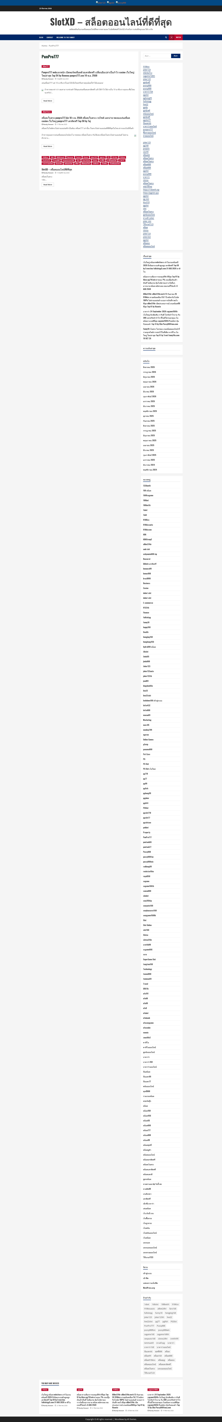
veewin (145, 1032)
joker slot (147, 221)
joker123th (147, 676)
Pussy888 (56, 160)
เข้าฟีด (145, 1278)
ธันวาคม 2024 (149, 464)
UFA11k (145, 988)
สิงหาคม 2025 (149, 425)
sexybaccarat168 (68, 160)
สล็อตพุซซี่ (147, 1145)
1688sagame (148, 495)
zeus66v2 (147, 1037)
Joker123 (94, 157)
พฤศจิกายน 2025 (150, 411)
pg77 (145, 778)
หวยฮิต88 (147, 1188)
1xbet (145, 510)
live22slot (147, 695)
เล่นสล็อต (147, 1208)
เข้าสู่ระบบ (147, 1273)
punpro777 (148, 129)
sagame (146, 881)
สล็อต (77, 164)
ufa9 (145, 1008)
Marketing (147, 720)
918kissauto (148, 524)
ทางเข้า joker (148, 218)
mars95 (146, 725)
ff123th (146, 607)
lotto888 (146, 710)
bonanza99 (147, 568)
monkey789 (147, 729)
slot (144, 208)
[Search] (166, 37)
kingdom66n (148, 685)
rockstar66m (148, 871)
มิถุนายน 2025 (149, 435)
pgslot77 (147, 120)
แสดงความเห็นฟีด (150, 1283)
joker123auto (148, 671)
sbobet (146, 895)
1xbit (145, 515)
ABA (52, 157)
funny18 (146, 622)
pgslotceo (147, 822)
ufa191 (145, 993)
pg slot (146, 199)
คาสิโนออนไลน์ (111, 160)
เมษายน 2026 (148, 386)
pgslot (146, 95)
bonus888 (147, 573)
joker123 (147, 69)
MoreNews (119, 1419)
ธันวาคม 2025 (149, 406)
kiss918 (146, 202)
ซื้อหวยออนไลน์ (149, 132)
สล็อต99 (146, 1140)
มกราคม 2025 (149, 459)
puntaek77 (147, 847)
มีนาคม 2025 (148, 450)
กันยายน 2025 (149, 420)
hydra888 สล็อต (149, 646)
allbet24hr (147, 544)
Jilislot (86, 157)
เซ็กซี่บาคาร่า (148, 1203)
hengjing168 (148, 637)
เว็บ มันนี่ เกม (148, 1213)
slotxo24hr (147, 939)
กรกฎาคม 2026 (149, 372)
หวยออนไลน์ (148, 136)
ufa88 (145, 998)
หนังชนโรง (147, 73)
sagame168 (149, 1334)
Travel (145, 983)
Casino (78, 157)
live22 (145, 104)
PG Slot (114, 157)
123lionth (147, 485)
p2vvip (145, 744)
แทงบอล (146, 1242)
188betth (146, 505)
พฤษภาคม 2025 (149, 440)
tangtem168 (148, 964)
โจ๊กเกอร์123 (148, 224)
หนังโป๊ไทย (147, 186)
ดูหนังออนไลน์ (149, 214)
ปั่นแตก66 (59, 164)
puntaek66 (147, 842)
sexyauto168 (148, 905)
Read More (48, 101)
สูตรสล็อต (147, 1179)
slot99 (145, 152)
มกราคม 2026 (149, 401)
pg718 (145, 773)
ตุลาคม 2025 (148, 416)
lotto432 (146, 705)
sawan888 (147, 891)
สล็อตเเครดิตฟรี (149, 1169)
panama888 (147, 749)
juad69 (145, 681)
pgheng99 (147, 98)
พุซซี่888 (146, 1091)
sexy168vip (147, 900)
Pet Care (146, 754)
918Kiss (45, 157)
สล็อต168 (147, 1110)
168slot (155, 1304)
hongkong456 (148, 641)
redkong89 (147, 866)
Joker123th (159, 1317)
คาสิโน (102, 160)
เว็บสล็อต (147, 1237)
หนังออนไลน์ (148, 114)
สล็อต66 (146, 155)
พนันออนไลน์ (68, 164)
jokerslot (147, 237)
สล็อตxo (146, 243)
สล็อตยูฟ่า (147, 1149)
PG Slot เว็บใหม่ (149, 768)
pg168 (145, 145)
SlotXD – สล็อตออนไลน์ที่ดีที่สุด (111, 21)
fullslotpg (147, 101)
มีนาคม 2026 (148, 391)
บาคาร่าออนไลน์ (48, 164)
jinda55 (146, 148)
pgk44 (145, 803)
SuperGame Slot (149, 959)
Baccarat (70, 157)
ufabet (145, 1013)
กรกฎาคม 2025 (149, 430)
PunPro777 (46, 160)
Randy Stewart (48, 79)
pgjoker (146, 798)
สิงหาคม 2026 (149, 367)
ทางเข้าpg (160, 1343)
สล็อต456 (147, 1115)
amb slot (146, 549)
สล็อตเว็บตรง (47, 112)
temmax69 (147, 978)
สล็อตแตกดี (147, 1174)
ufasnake (146, 1027)
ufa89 (145, 1003)
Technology (147, 969)
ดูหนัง (145, 107)
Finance (146, 612)
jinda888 (146, 661)
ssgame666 (147, 949)
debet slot (147, 593)
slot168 (146, 930)
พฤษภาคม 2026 (149, 381)
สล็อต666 (147, 1125)
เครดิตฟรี (147, 1198)
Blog (41, 37)
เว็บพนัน (104, 164)
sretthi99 (147, 944)
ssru (145, 954)
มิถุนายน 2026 (149, 376)
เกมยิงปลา (96, 164)
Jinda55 (146, 656)
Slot (78, 160)
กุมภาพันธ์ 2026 (149, 396)
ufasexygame (148, 1022)
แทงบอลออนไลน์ (150, 1247)
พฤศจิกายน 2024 (150, 469)
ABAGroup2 (60, 157)
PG (108, 157)
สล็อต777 (46, 66)
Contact (50, 37)
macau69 (146, 715)
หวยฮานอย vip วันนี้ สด (152, 1184)
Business (146, 583)
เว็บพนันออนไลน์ (115, 164)
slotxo (145, 180)
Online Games (148, 739)
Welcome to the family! (66, 37)
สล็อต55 (146, 1120)
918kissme (147, 529)
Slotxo (95, 160)
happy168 (147, 627)
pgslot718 (147, 812)
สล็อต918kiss (149, 1360)
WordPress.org (149, 1287)
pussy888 (147, 85)
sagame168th (149, 76)
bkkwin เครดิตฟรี (149, 563)
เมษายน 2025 (148, 445)
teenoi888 (147, 974)
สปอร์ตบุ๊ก (147, 1101)
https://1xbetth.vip (151, 189)
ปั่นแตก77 (147, 1081)
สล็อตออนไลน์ (86, 164)
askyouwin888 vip (150, 554)
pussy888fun (148, 856)
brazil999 (147, 578)
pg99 (145, 783)
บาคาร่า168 (148, 91)
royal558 (146, 876)
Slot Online (86, 160)
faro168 (172, 1308)
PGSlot (122, 157)
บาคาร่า (121, 160)
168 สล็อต (147, 490)
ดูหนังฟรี (146, 82)
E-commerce (148, 602)
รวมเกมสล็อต (148, 1096)
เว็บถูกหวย (147, 1223)
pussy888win (148, 861)
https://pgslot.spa (151, 192)
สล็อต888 (147, 164)
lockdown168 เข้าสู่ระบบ (152, 700)
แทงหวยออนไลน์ (150, 1252)
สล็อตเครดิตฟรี (149, 1159)
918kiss (146, 66)
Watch (178, 37)
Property (146, 832)
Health (145, 632)
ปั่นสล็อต (146, 1071)
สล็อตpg (161, 1360)
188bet (146, 500)
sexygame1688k (149, 915)
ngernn (102, 157)
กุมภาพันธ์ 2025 (149, 455)
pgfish (145, 788)
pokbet (146, 827)
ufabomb (146, 1018)
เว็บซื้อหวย (147, 1218)
